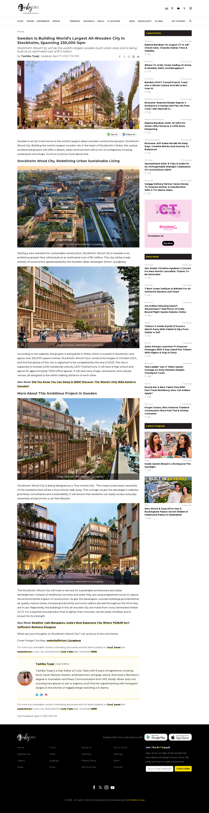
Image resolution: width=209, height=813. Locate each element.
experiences (24, 651)
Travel (30, 21)
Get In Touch (120, 747)
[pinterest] (133, 57)
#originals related (152, 140)
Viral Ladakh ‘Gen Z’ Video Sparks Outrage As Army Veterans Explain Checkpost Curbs (164, 369)
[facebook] (120, 57)
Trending (74, 21)
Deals (100, 21)
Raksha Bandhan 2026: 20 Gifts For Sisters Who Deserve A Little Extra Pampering (165, 126)
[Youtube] (178, 8)
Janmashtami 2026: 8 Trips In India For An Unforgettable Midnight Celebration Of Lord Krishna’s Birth (168, 166)
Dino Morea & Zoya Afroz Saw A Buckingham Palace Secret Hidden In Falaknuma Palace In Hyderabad (166, 511)
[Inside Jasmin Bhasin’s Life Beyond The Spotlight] (168, 445)
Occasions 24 (156, 236)
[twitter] (124, 57)
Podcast (118, 767)
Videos (56, 21)
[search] (189, 21)
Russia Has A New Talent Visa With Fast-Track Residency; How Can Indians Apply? (167, 390)
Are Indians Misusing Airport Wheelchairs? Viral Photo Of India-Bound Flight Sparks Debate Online (165, 309)
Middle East (145, 21)
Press (52, 767)
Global (159, 21)
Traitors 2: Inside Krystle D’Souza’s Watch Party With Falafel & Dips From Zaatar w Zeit (166, 329)
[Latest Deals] (168, 218)
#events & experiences (154, 119)
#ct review (149, 79)
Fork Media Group (135, 800)
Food (20, 21)
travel (117, 647)
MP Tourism (178, 21)
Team (116, 760)
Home (20, 31)
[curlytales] (26, 740)
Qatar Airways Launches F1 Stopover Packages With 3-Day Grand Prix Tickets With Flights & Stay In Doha (168, 349)
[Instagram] (190, 8)
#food (147, 322)
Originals (88, 21)
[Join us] (113, 134)
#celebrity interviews (154, 99)
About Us (87, 747)
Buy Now (168, 243)
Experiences (23, 754)
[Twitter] (184, 8)
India (132, 21)
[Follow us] (130, 134)
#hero (147, 460)
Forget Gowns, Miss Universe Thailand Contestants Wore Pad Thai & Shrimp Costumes (167, 410)
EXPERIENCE (43, 21)
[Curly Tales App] (155, 737)
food (110, 647)
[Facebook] (172, 8)
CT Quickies (113, 21)
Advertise (86, 754)
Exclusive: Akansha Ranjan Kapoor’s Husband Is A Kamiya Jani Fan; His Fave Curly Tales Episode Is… (167, 105)
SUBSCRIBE (183, 768)
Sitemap (118, 754)
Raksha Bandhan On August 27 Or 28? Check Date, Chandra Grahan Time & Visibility (167, 47)
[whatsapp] (129, 57)
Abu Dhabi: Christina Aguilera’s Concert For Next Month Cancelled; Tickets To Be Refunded (168, 271)
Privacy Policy (89, 760)
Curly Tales (66, 651)
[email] (138, 57)
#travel (148, 343)
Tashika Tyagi (30, 56)
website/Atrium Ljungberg (64, 640)
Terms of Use (89, 767)
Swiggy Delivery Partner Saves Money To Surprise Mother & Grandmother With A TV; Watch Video (166, 187)
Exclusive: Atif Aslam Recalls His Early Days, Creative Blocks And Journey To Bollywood (167, 146)
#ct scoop (149, 41)
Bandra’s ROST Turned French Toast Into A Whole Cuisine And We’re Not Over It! (166, 85)
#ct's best (149, 61)
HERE (94, 651)
